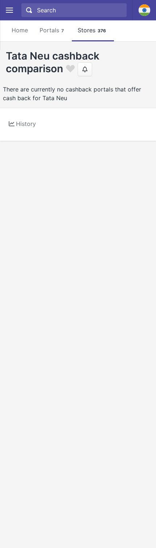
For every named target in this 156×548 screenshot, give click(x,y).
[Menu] (9, 10)
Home (20, 30)
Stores (92, 30)
